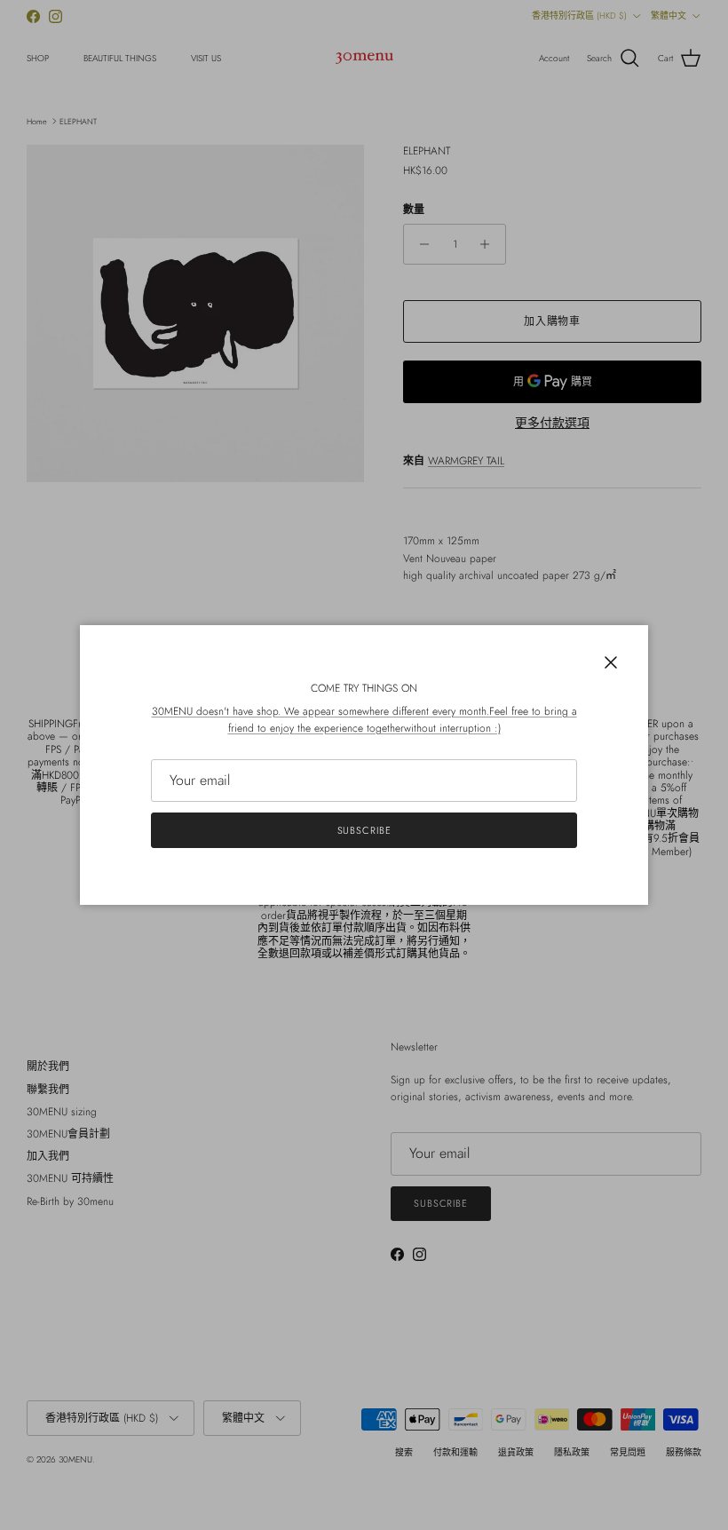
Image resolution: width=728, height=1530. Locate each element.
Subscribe (364, 830)
